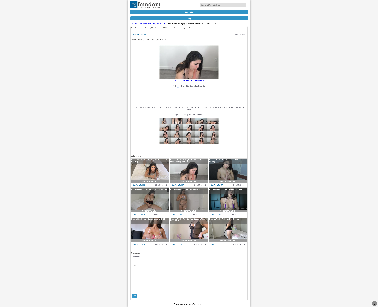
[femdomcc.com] (146, 5)
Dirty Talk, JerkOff (159, 24)
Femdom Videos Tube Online (140, 24)
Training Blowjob (149, 39)
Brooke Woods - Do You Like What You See (225, 189)
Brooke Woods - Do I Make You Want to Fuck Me (149, 189)
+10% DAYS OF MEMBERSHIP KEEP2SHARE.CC (189, 80)
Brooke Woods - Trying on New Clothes (224, 219)
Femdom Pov (161, 39)
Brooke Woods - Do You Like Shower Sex (185, 189)
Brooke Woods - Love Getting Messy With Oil (148, 219)
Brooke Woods (137, 39)
